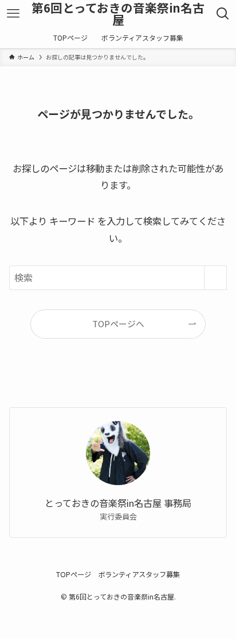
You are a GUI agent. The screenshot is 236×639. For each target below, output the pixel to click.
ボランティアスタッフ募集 (139, 574)
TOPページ (73, 574)
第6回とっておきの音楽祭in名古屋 (118, 13)
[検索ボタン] (223, 13)
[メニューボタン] (13, 13)
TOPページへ (118, 323)
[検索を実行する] (215, 277)
